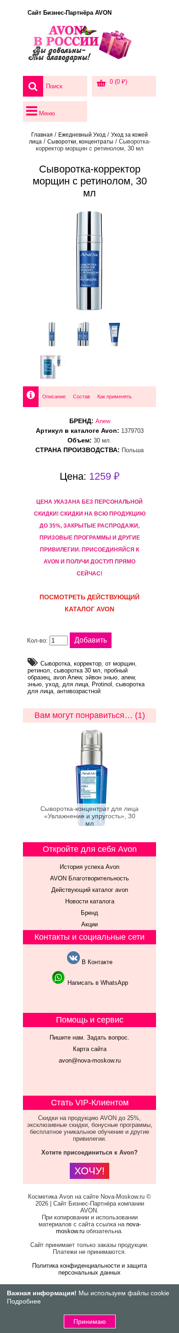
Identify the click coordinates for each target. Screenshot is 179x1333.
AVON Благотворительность (89, 878)
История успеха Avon (89, 866)
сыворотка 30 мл (77, 670)
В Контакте (96, 962)
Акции (89, 924)
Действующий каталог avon (89, 889)
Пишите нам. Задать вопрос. (89, 1037)
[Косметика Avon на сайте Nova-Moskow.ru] (89, 48)
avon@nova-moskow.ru (90, 1060)
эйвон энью (101, 677)
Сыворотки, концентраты (80, 141)
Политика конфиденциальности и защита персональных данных (89, 1269)
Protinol (102, 684)
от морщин (120, 663)
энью (35, 684)
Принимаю (89, 1321)
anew (127, 677)
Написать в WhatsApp (97, 982)
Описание (54, 396)
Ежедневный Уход (82, 135)
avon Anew (67, 677)
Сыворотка (55, 663)
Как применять (114, 396)
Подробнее (24, 1301)
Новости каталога (89, 901)
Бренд (89, 912)
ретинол (39, 670)
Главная (42, 135)
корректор (87, 663)
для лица (75, 684)
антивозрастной (79, 691)
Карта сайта (89, 1049)
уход (52, 684)
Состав (81, 396)
